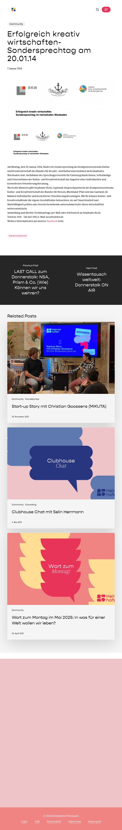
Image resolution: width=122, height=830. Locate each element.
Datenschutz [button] (54, 821)
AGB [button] (37, 821)
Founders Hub (32, 399)
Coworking (30, 504)
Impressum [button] (74, 821)
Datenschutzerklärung (65, 736)
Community (16, 24)
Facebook (52, 221)
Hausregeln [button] (94, 821)
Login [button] (24, 821)
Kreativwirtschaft (18, 236)
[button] (106, 9)
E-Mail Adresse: (18, 721)
